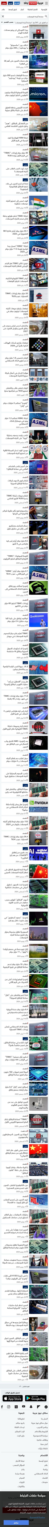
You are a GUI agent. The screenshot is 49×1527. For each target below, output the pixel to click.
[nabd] (46, 1407)
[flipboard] (38, 1407)
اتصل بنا (44, 1418)
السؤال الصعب (18, 1464)
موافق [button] (16, 1522)
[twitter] (16, 1407)
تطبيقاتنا (21, 1418)
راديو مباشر (20, 1422)
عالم (46, 1464)
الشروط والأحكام (41, 1431)
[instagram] (8, 1407)
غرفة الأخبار (20, 1460)
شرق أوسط (43, 1460)
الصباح (21, 1477)
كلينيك (21, 1481)
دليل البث (20, 1435)
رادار (22, 1469)
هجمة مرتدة (19, 1473)
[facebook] (2, 1407)
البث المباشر (19, 1431)
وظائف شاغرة (42, 1439)
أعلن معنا (44, 1443)
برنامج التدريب (42, 1426)
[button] (2, 16)
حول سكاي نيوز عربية (39, 1422)
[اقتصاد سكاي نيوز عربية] (17, 3)
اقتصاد (45, 1477)
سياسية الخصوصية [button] (37, 1517)
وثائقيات (21, 1486)
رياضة (45, 1469)
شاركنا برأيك (43, 1448)
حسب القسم (8, 21)
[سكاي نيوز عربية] (33, 3)
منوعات (45, 1481)
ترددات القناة (19, 1426)
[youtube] (23, 1407)
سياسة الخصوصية (40, 1435)
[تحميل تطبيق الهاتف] (24, 1398)
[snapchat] (31, 1407)
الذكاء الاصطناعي (41, 1473)
